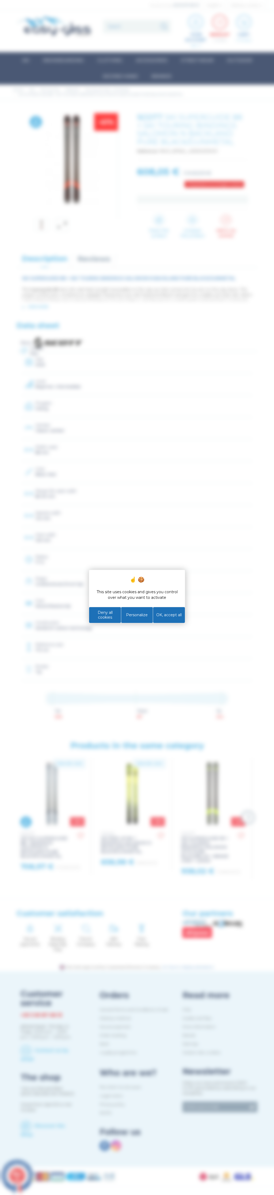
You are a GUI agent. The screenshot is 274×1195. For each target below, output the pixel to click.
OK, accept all (169, 614)
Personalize (137, 614)
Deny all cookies (105, 615)
